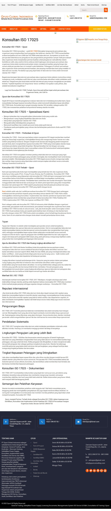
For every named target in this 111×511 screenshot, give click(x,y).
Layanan (24, 29)
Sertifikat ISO (39, 5)
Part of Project (12, 5)
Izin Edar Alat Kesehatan (64, 5)
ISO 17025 (34, 51)
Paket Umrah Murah (93, 5)
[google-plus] (101, 470)
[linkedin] (94, 470)
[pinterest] (98, 470)
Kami (4, 191)
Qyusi (3, 5)
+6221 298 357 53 (76, 18)
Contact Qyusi (65, 29)
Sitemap (104, 5)
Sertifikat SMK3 (50, 5)
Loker (52, 29)
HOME (4, 29)
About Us (13, 29)
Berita (83, 5)
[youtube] (105, 470)
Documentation (99, 29)
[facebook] (87, 470)
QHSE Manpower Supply (26, 5)
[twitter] (90, 470)
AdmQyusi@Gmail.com (98, 18)
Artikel (76, 5)
